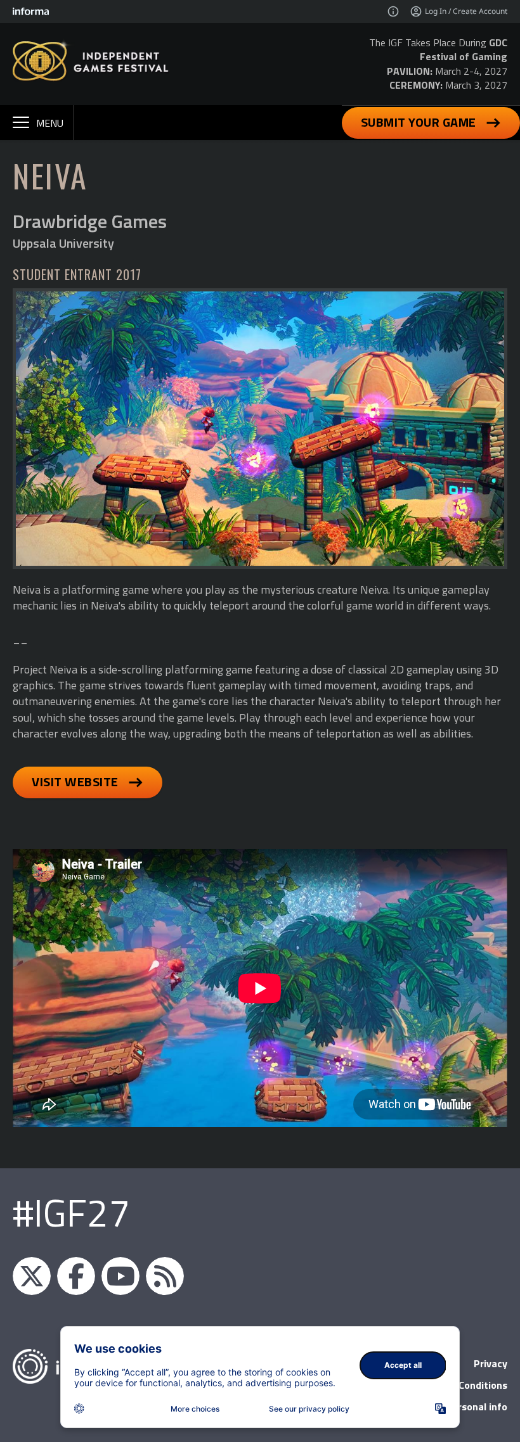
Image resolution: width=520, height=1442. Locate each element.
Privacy (490, 1363)
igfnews (32, 1276)
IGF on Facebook (76, 1276)
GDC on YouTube (120, 1276)
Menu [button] (49, 123)
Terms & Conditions (462, 1385)
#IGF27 (71, 1212)
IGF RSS (165, 1276)
